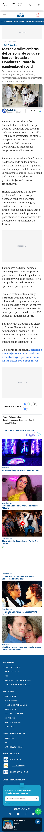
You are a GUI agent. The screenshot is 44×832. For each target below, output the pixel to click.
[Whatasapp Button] (38, 811)
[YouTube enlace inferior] (18, 814)
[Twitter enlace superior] (30, 5)
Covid (31, 420)
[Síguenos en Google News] (25, 409)
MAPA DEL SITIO (12, 671)
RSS (6, 676)
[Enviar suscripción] (36, 798)
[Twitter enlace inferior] (10, 814)
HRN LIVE (9, 726)
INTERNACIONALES (14, 713)
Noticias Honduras (10, 420)
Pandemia (23, 420)
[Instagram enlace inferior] (33, 814)
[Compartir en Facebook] (25, 404)
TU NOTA (5, 5)
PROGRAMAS (6, 21)
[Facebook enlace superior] (34, 5)
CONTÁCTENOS (12, 667)
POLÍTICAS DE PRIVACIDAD (17, 684)
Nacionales (12, 41)
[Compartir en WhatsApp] (30, 404)
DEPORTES (10, 718)
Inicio (4, 41)
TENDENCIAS (11, 709)
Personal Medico (9, 423)
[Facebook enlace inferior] (25, 814)
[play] (38, 821)
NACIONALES (19, 21)
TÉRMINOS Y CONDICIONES (18, 680)
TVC (13, 4)
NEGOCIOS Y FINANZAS (16, 705)
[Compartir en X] (35, 404)
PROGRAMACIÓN (13, 722)
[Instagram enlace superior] (39, 5)
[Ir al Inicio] (20, 15)
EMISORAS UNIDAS (21, 5)
